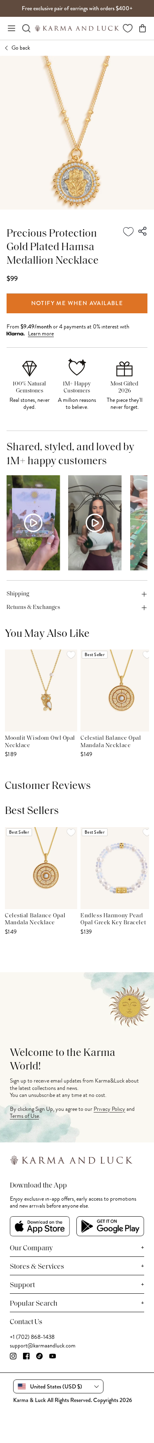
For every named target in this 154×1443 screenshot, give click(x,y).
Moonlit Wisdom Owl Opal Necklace (40, 742)
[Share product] (142, 232)
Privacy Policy (109, 1109)
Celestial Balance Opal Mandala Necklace (110, 742)
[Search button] (26, 28)
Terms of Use (24, 1116)
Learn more (41, 333)
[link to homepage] (77, 28)
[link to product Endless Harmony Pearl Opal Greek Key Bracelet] (116, 868)
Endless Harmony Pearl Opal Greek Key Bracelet (113, 919)
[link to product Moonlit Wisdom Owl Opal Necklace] (41, 691)
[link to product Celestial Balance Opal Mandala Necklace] (116, 691)
